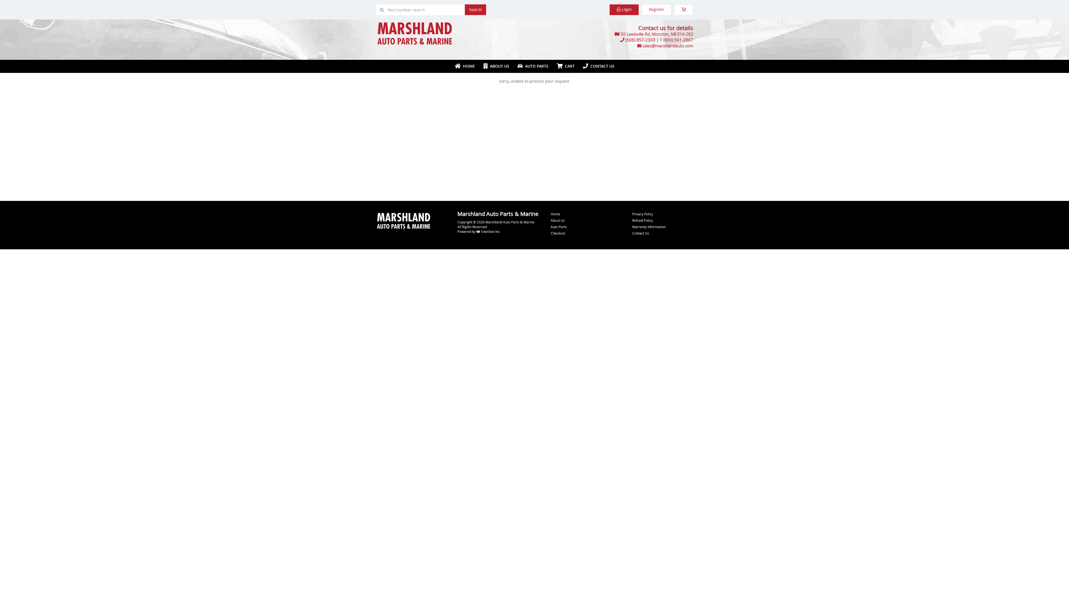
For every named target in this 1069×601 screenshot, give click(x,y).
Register (656, 9)
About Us (498, 66)
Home (468, 66)
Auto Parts (535, 66)
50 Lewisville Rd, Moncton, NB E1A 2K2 (657, 34)
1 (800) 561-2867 (676, 40)
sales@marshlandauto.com (668, 45)
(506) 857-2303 (640, 40)
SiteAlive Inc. (490, 231)
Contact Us (601, 66)
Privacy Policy (642, 214)
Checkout (558, 233)
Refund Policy (642, 220)
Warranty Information (649, 227)
